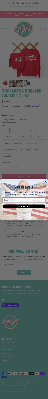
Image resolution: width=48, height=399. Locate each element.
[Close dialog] (45, 181)
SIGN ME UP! (24, 206)
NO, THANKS (24, 212)
